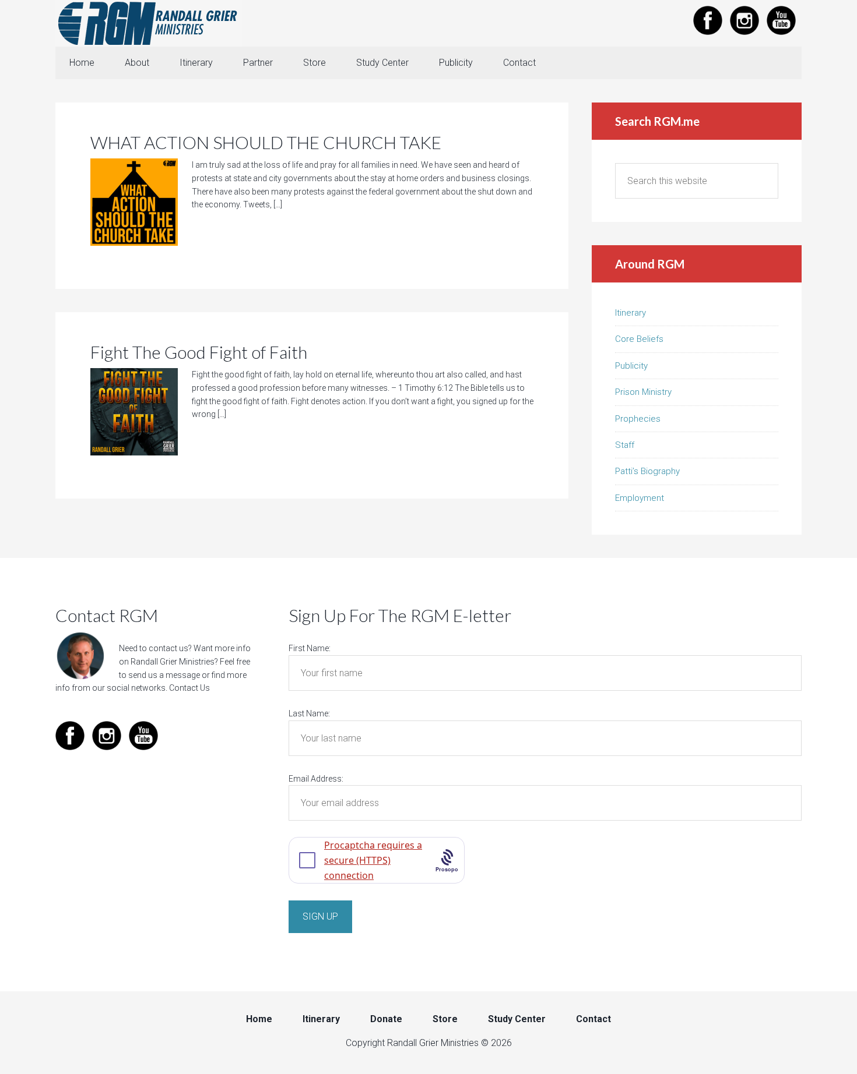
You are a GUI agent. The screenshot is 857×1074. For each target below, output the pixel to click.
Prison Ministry (643, 392)
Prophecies (638, 419)
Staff (624, 445)
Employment (639, 498)
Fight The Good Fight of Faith (198, 351)
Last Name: (309, 713)
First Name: (310, 648)
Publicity (631, 366)
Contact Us (189, 688)
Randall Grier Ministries (148, 23)
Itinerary (630, 313)
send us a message (164, 675)
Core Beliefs (639, 339)
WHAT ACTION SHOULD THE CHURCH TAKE (265, 142)
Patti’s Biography (647, 471)
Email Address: (316, 778)
